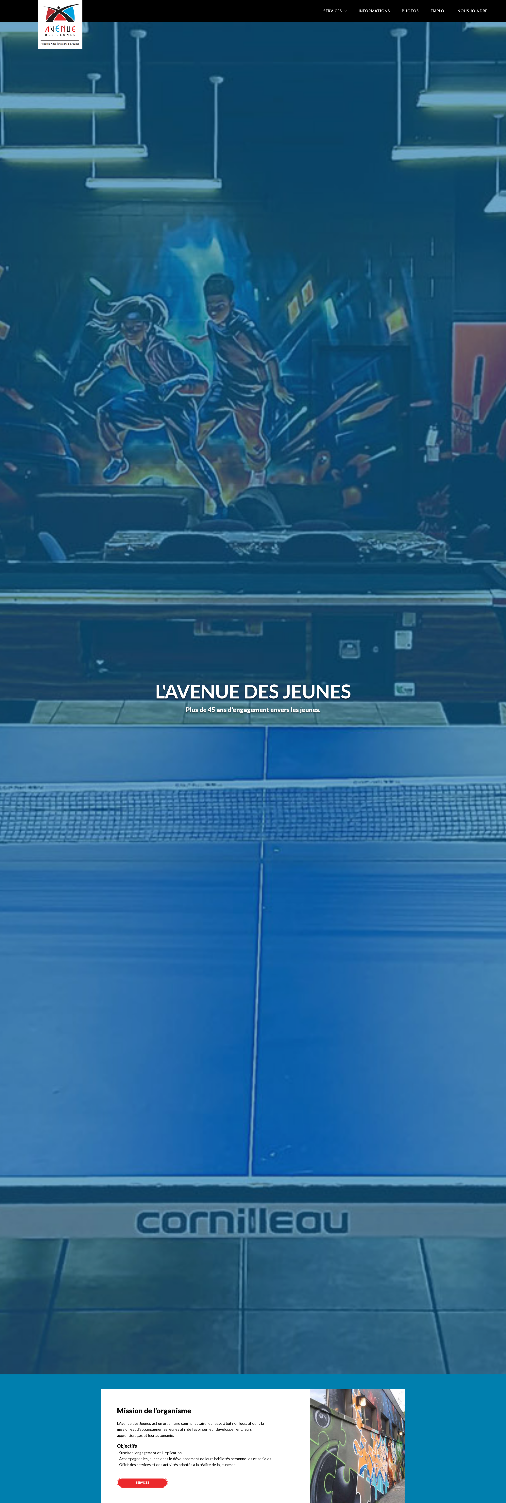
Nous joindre (472, 10)
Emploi (438, 10)
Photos (410, 10)
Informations (374, 10)
